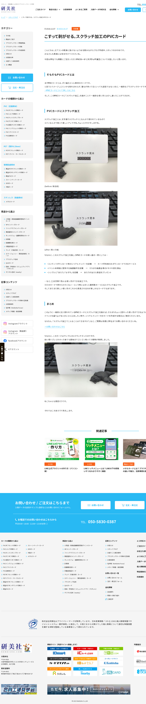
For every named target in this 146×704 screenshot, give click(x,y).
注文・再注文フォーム (114, 581)
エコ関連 (9, 65)
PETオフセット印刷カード (14, 150)
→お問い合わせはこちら (54, 326)
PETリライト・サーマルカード (16, 154)
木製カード (9, 187)
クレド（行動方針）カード (15, 250)
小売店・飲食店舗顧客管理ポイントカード (18, 220)
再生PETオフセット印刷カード (16, 169)
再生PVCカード (11, 176)
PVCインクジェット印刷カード (16, 128)
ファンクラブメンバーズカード (16, 228)
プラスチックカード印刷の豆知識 (17, 301)
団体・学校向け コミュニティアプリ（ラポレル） (18, 268)
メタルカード (10, 202)
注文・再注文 (19, 87)
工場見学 (110, 599)
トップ (3, 17)
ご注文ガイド (40, 9)
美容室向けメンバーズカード (15, 232)
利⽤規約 (140, 577)
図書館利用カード (12, 243)
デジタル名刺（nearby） (14, 272)
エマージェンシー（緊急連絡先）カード (18, 255)
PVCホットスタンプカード (14, 118)
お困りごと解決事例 (12, 61)
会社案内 (110, 592)
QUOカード (10, 263)
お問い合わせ (133, 9)
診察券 (8, 239)
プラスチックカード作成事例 (15, 50)
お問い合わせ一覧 (112, 573)
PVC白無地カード (11, 136)
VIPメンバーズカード (13, 225)
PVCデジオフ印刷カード (14, 121)
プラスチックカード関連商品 (15, 43)
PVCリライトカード (12, 132)
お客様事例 (67, 9)
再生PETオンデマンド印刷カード (17, 172)
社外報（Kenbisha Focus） (15, 308)
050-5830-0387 (102, 521)
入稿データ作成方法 (98, 9)
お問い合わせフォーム (114, 578)
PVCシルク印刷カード (13, 114)
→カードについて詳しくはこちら (59, 90)
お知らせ (9, 54)
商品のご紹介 (10, 39)
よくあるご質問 (81, 9)
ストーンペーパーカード (14, 180)
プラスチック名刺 (12, 259)
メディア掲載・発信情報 (14, 311)
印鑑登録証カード (12, 246)
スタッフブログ (13, 17)
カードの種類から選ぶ (9, 541)
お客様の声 (9, 58)
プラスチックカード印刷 (14, 47)
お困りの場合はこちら (2, 352)
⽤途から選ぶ (67, 541)
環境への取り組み (113, 595)
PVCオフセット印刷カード (14, 110)
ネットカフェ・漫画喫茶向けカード (18, 236)
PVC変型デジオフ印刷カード (15, 125)
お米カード (9, 183)
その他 (8, 36)
